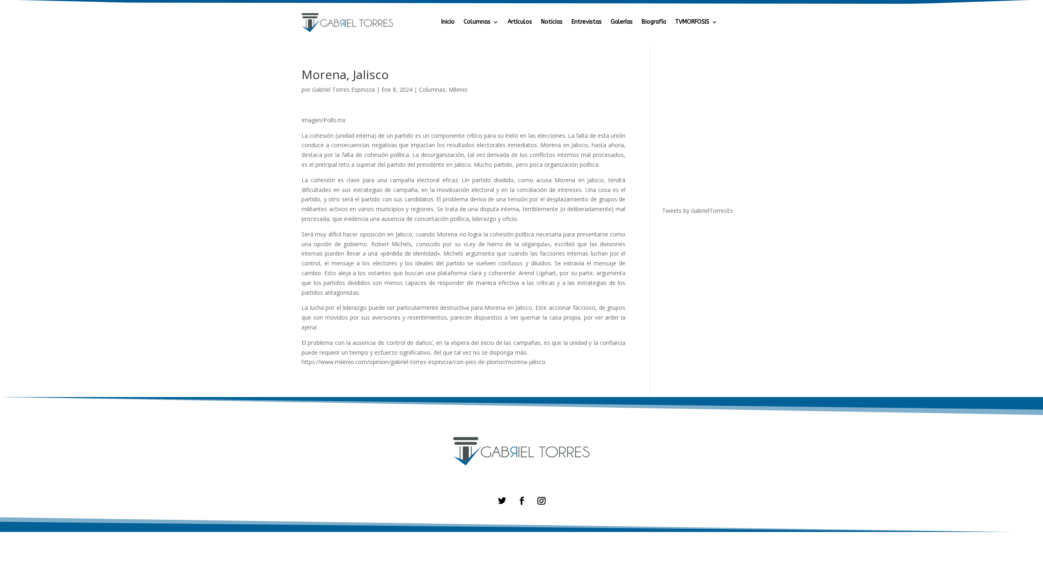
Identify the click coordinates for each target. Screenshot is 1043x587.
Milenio (458, 89)
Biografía (654, 22)
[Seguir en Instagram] (541, 501)
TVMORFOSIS (692, 22)
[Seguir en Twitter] (502, 501)
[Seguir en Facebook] (521, 501)
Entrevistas (587, 22)
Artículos (520, 22)
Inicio (448, 22)
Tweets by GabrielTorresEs (697, 210)
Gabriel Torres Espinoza (343, 89)
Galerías (622, 22)
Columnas (477, 22)
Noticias (552, 22)
